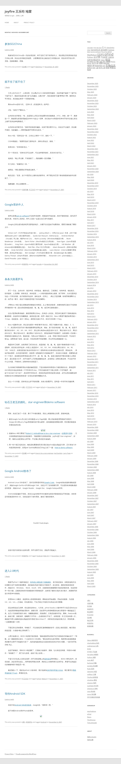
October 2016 (92, 234)
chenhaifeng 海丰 (93, 643)
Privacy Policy (29, 23)
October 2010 (92, 399)
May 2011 (90, 379)
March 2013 (91, 316)
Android (40, 556)
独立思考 (90, 620)
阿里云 (113, 67)
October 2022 (92, 135)
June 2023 (90, 112)
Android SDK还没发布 (23, 705)
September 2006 (93, 535)
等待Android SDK (15, 693)
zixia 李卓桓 (91, 691)
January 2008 (91, 492)
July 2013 (90, 305)
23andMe (90, 48)
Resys (89, 717)
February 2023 (92, 123)
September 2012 (93, 333)
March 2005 (91, 586)
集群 (89, 69)
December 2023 (92, 100)
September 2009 (93, 436)
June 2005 (90, 578)
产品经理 (104, 57)
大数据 (108, 61)
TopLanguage (92, 723)
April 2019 (90, 197)
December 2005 (92, 561)
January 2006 (91, 558)
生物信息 (111, 65)
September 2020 (93, 171)
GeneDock (95, 49)
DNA (88, 50)
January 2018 (91, 217)
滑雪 (103, 66)
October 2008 (92, 467)
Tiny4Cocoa (91, 720)
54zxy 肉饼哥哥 (92, 640)
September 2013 (93, 302)
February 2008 (92, 490)
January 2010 (91, 424)
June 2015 (90, 262)
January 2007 (91, 524)
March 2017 (91, 225)
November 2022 (92, 132)
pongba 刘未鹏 (92, 666)
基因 (104, 62)
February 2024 (92, 95)
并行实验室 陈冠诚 (93, 697)
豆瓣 (97, 68)
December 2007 (92, 495)
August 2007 (91, 507)
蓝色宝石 (47, 659)
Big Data (99, 48)
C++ (104, 47)
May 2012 (90, 345)
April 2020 (90, 180)
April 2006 (90, 549)
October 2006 (92, 532)
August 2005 (91, 572)
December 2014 (92, 277)
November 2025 (92, 86)
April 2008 (90, 484)
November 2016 (92, 231)
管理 (93, 68)
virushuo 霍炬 (92, 680)
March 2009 (91, 453)
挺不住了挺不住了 (15, 81)
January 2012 (91, 356)
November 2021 (92, 152)
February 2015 (92, 271)
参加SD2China (13, 44)
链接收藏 (90, 626)
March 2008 (91, 487)
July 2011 (90, 373)
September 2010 (93, 402)
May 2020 (90, 177)
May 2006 (90, 546)
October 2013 (92, 299)
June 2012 (90, 342)
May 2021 (90, 160)
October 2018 (92, 206)
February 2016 (92, 251)
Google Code (49, 482)
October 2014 (92, 279)
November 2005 (92, 564)
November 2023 (92, 103)
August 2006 (91, 538)
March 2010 (91, 419)
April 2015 (90, 265)
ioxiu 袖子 (90, 660)
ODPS (100, 54)
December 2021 (92, 149)
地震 (100, 62)
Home (7, 23)
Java (88, 52)
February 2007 (92, 521)
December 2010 (92, 393)
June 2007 (90, 512)
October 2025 (92, 89)
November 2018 (92, 203)
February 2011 (92, 387)
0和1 (23, 387)
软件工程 (102, 68)
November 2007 (92, 498)
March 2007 (91, 518)
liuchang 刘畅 (92, 663)
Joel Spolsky (58, 453)
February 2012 (92, 353)
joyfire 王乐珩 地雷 (18, 11)
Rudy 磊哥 (90, 669)
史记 (94, 62)
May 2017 (90, 220)
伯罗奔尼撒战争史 (93, 60)
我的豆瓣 (90, 740)
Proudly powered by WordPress (26, 754)
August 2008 (91, 473)
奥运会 (89, 63)
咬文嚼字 (90, 612)
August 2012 (91, 336)
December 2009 (92, 427)
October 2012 (92, 331)
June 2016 (90, 245)
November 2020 (92, 169)
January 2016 (91, 254)
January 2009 (91, 458)
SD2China (38, 67)
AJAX (94, 48)
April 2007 (90, 515)
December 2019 (92, 183)
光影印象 (25, 190)
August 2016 (91, 240)
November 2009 (92, 430)
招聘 (101, 63)
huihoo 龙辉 (91, 657)
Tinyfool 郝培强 (92, 677)
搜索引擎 (91, 65)
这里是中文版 (67, 433)
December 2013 (92, 294)
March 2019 (91, 200)
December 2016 (92, 228)
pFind (46, 190)
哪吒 (97, 62)
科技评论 (25, 264)
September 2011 (93, 367)
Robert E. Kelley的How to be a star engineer (43, 433)
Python (90, 57)
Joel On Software (96, 52)
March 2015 (91, 268)
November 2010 (92, 396)
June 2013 (90, 308)
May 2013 (90, 311)
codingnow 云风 (92, 646)
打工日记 (32, 190)
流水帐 (24, 67)
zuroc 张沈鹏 (91, 694)
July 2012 (90, 339)
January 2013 (91, 322)
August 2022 (91, 137)
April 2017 (90, 223)
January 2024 (91, 98)
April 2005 (90, 583)
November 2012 (92, 328)
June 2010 (90, 410)
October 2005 (92, 566)
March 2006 (91, 552)
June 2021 (90, 157)
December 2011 (92, 359)
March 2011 (91, 385)
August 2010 (91, 404)
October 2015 (92, 257)
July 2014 (90, 288)
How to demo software (63, 447)
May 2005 (90, 581)
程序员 (89, 68)
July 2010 (90, 407)
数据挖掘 (98, 66)
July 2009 (90, 441)
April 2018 (90, 211)
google (39, 264)
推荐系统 (106, 63)
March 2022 (91, 146)
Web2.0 (44, 679)
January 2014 (91, 291)
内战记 (103, 60)
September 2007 (93, 504)
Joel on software (22, 216)
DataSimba (110, 48)
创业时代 (90, 609)
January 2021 (91, 166)
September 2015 (93, 260)
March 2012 (91, 350)
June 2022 (90, 140)
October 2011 (92, 365)
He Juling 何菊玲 (92, 654)
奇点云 (113, 62)
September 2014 (93, 282)
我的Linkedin (91, 737)
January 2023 (91, 126)
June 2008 (90, 478)
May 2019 (90, 194)
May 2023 (90, 115)
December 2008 (92, 461)
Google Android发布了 (18, 471)
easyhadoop (91, 711)
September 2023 (93, 109)
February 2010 (92, 421)
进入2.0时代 (12, 570)
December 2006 (92, 527)
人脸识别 (111, 57)
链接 (107, 68)
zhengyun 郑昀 (92, 689)
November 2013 (92, 296)
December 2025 (92, 83)
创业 (107, 59)
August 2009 (91, 439)
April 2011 (90, 382)
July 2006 (90, 541)
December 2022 (92, 129)
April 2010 (90, 416)
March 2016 (91, 248)
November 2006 (92, 529)
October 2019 (92, 189)
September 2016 (93, 237)
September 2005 (93, 569)
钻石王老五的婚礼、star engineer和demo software (35, 402)
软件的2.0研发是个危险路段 (40, 582)
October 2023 (92, 106)
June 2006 (90, 544)
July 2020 (90, 174)
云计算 (96, 57)
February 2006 (92, 555)
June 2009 (90, 444)
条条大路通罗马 (14, 279)
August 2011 (91, 370)
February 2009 (92, 456)
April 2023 (90, 117)
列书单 (89, 606)
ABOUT (16, 23)
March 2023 (91, 120)
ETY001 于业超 (92, 652)
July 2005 (90, 575)
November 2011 (92, 362)
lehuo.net (104, 52)
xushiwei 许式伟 (92, 686)
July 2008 (90, 475)
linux (110, 52)
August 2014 (91, 285)
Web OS (46, 556)
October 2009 (92, 433)
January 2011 (91, 390)
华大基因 (90, 62)
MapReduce (92, 55)
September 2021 (93, 154)
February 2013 (92, 319)
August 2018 (91, 208)
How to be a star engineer (44, 453)
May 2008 (90, 481)
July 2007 (90, 510)
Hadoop (111, 50)
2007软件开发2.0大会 (55, 670)
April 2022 (90, 143)
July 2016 (90, 242)
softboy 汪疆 (91, 674)
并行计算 (95, 63)
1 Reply (7, 87)
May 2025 (90, 92)
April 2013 (90, 314)
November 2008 (92, 464)
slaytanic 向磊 (92, 671)
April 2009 (90, 450)
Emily (89, 649)
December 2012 (92, 325)
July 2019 (90, 191)
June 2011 (90, 376)
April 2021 (90, 163)
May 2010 (90, 413)
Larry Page (67, 453)
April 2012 (90, 348)
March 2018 (91, 214)
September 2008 (93, 470)
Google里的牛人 (14, 204)
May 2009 (90, 447)
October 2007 (92, 501)
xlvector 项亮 (91, 683)
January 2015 (91, 274)
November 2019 (92, 186)
